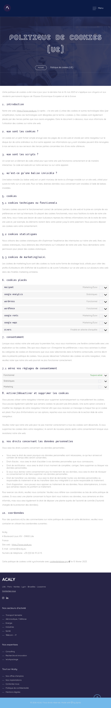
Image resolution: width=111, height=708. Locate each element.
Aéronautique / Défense (16, 619)
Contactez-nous (9, 591)
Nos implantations (14, 680)
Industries (10, 627)
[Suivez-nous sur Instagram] (3, 598)
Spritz (78, 703)
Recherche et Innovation (16, 656)
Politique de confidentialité (17, 688)
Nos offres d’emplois (15, 676)
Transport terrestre (14, 615)
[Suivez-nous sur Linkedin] (7, 598)
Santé (8, 631)
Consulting (10, 652)
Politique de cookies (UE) (61, 68)
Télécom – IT (11, 635)
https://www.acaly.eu (27, 111)
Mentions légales (13, 692)
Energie (9, 623)
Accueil (41, 68)
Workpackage (12, 660)
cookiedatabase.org (59, 562)
